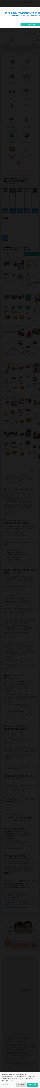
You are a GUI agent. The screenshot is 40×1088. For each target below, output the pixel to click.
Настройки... (5, 1084)
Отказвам (21, 1084)
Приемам (32, 1084)
